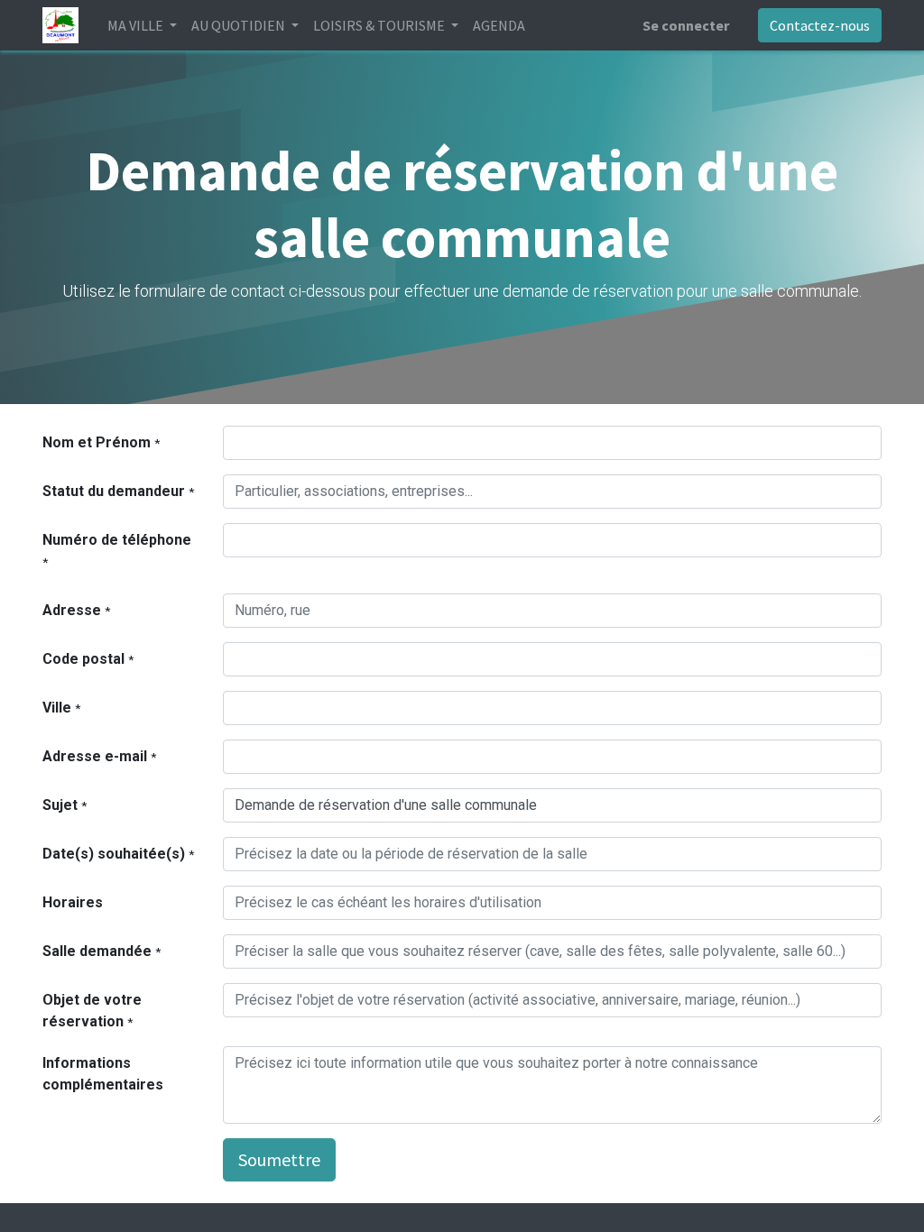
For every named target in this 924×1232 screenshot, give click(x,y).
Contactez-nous (820, 25)
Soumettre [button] (279, 1159)
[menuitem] (499, 25)
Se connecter (685, 25)
